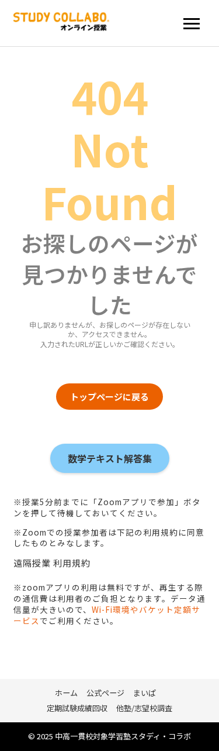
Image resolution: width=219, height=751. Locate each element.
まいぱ (144, 692)
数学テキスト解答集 (110, 458)
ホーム (66, 692)
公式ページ (105, 692)
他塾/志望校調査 (144, 708)
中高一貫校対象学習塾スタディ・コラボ (123, 736)
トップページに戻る (109, 396)
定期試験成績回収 (77, 708)
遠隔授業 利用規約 (52, 563)
